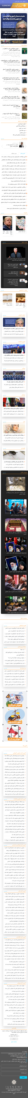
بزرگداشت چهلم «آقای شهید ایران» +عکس (15, 861)
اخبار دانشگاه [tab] (14, 153)
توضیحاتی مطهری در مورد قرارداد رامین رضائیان (14, 1010)
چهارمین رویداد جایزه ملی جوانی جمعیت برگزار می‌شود (14, 896)
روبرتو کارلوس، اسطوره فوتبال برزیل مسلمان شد (13, 384)
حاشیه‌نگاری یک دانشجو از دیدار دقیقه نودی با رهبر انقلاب (14, 674)
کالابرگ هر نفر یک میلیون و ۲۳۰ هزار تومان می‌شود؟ (14, 951)
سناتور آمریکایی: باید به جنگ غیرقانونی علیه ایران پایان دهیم (13, 199)
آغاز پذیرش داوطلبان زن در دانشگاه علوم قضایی (15, 899)
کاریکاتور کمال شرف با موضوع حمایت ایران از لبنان (14, 642)
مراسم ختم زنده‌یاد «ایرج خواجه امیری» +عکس (14, 870)
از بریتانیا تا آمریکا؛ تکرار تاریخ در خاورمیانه (11, 114)
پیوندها (9, 1092)
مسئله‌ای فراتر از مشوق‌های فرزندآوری (17, 921)
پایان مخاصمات (13, 1034)
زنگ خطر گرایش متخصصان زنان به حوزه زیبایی (14, 924)
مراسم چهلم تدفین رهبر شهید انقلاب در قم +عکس (14, 856)
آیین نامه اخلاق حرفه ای (21, 1092)
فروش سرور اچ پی (22, 124)
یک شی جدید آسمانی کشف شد (18, 834)
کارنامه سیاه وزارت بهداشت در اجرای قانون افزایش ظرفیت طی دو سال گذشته (14, 652)
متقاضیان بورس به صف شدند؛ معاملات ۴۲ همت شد (14, 948)
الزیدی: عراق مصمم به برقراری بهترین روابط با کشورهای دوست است (13, 190)
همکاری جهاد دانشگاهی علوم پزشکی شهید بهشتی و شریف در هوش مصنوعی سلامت (14, 786)
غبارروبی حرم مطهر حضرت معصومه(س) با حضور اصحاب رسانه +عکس (14, 848)
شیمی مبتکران (23, 133)
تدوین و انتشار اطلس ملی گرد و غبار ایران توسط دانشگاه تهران (14, 794)
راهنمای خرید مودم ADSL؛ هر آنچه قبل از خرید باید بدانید (14, 815)
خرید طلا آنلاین (22, 130)
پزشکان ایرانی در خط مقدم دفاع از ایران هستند (16, 208)
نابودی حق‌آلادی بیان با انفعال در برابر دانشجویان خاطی (11, 49)
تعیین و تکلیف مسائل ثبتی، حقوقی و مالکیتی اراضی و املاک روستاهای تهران (14, 875)
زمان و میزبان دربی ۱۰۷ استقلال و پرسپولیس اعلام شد (14, 1002)
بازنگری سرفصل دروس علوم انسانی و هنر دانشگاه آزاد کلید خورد (14, 772)
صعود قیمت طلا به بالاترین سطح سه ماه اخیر (15, 972)
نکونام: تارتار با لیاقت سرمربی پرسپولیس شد (17, 184)
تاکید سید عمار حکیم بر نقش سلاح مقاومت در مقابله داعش (14, 172)
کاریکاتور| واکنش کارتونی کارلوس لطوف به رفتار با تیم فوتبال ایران (14, 636)
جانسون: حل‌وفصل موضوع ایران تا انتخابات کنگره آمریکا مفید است (13, 196)
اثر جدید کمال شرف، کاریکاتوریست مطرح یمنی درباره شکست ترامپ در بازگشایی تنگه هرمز (14, 634)
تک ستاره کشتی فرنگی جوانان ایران (16, 387)
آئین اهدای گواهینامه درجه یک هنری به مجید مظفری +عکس (14, 867)
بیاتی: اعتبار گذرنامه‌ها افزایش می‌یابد (18, 181)
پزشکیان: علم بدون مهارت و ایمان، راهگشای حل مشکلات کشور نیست (13, 355)
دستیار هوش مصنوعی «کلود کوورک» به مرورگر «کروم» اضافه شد (14, 840)
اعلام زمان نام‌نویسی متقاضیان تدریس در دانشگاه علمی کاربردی (14, 778)
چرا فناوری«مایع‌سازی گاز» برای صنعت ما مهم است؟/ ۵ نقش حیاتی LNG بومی (14, 821)
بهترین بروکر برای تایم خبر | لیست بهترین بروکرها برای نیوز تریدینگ (14, 978)
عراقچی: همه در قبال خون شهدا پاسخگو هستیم (16, 163)
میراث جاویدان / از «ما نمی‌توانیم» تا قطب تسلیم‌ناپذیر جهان (13, 414)
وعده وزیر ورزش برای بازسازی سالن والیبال (15, 1024)
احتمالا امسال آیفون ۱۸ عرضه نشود (17, 837)
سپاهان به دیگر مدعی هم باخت (19, 205)
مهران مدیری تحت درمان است (18, 880)
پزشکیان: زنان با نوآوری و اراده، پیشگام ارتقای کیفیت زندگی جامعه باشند (13, 440)
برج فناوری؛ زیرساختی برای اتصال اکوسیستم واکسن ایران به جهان (13, 361)
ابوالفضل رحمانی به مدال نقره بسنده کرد (16, 999)
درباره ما (3, 1092)
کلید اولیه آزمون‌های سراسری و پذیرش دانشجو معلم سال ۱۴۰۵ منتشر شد (14, 767)
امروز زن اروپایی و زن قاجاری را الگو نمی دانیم (15, 929)
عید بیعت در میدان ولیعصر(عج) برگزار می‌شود (15, 850)
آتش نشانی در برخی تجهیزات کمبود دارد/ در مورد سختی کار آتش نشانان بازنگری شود (14, 878)
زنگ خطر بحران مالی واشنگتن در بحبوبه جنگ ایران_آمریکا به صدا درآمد (10, 97)
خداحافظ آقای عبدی (20, 655)
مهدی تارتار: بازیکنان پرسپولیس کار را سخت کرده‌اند (14, 1019)
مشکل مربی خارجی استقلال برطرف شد (16, 1008)
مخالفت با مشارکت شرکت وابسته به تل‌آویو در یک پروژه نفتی (14, 959)
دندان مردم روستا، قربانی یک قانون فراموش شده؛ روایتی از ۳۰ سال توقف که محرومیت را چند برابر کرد (14, 660)
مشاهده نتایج (14, 1042)
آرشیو (14, 1093)
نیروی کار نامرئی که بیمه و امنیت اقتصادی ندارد (11, 105)
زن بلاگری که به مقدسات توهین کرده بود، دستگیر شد (14, 932)
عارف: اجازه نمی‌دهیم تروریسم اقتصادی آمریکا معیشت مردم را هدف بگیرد (14, 942)
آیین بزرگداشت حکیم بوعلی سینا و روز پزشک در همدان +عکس (13, 157)
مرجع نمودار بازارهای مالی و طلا (19, 135)
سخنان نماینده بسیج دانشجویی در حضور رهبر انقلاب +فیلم (14, 679)
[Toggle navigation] (3, 2)
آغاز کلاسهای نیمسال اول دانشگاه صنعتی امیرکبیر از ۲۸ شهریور (14, 761)
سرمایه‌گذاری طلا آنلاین (21, 126)
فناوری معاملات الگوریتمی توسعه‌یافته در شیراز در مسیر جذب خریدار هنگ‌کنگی (14, 832)
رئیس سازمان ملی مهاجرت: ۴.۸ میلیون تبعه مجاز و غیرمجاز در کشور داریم (14, 872)
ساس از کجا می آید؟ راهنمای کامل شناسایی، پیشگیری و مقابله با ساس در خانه (14, 975)
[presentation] (26, 146)
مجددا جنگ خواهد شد (13, 1036)
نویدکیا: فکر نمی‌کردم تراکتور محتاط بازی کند (15, 1016)
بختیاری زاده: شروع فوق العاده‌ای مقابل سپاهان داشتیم (14, 994)
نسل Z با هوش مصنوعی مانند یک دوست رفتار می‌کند (14, 818)
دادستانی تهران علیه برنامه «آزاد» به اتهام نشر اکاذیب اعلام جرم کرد (14, 883)
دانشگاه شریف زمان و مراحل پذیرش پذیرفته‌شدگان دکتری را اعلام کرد (14, 769)
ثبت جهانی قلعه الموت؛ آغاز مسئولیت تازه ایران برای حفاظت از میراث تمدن (14, 886)
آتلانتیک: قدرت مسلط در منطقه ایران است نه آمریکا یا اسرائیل (13, 202)
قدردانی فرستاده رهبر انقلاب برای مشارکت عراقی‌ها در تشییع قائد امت (13, 169)
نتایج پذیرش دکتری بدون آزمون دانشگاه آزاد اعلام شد (14, 791)
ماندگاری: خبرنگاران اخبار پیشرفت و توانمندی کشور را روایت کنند (13, 408)
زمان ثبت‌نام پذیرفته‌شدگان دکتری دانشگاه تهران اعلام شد (14, 788)
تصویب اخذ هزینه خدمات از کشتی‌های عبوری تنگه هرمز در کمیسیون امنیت (13, 178)
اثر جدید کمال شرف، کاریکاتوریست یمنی (16, 631)
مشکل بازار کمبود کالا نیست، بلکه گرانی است (14, 464)
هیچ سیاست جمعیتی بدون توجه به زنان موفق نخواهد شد (14, 916)
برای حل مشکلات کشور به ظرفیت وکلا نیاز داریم (15, 907)
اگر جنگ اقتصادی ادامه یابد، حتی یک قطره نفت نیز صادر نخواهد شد (14, 940)
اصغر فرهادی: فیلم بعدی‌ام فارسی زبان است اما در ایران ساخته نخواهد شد (14, 864)
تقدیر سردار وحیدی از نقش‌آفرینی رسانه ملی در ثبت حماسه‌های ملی (11, 78)
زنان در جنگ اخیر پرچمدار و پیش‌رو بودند (16, 905)
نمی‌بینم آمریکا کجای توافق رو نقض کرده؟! (16, 639)
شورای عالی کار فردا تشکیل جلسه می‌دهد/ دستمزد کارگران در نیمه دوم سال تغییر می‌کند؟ (14, 970)
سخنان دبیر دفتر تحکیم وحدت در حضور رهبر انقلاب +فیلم (14, 682)
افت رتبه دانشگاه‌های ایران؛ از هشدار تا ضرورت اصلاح (14, 663)
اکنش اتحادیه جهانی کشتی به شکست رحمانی (15, 997)
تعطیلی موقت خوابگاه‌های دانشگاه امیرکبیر (16, 780)
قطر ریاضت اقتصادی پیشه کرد (18, 967)
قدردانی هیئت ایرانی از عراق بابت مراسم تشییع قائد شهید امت (13, 175)
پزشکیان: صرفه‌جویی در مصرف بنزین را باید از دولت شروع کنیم (13, 187)
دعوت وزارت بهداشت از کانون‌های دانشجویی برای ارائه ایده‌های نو (14, 783)
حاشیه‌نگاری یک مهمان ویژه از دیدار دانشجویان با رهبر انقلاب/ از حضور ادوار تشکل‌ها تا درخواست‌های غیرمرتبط (14, 676)
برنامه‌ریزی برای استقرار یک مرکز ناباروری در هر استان (14, 918)
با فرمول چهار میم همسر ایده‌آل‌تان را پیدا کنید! (15, 910)
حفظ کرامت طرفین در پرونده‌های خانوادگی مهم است (14, 894)
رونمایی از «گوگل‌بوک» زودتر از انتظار (17, 813)
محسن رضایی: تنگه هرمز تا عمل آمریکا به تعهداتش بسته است (11, 70)
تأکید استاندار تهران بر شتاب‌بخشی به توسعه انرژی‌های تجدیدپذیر (14, 810)
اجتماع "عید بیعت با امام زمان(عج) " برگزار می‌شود (14, 859)
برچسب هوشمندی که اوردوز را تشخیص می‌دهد (14, 826)
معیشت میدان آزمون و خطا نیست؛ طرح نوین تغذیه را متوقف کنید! (13, 328)
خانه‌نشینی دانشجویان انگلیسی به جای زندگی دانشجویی (14, 775)
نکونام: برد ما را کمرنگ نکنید (18, 1013)
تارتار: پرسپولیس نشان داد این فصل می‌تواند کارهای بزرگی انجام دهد (14, 1005)
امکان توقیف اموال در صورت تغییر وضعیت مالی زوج (14, 902)
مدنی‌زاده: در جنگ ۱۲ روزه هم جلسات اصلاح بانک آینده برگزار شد (14, 945)
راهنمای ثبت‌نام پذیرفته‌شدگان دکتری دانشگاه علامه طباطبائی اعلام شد (13, 160)
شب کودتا (22, 649)
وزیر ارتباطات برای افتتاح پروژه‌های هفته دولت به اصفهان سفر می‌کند (14, 802)
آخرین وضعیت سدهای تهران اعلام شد (16, 962)
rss (7, 1092)
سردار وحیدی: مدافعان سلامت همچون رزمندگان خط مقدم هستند (13, 166)
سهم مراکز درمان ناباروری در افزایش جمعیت (15, 913)
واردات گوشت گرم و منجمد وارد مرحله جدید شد (14, 964)
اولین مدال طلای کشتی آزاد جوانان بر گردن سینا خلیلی (15, 193)
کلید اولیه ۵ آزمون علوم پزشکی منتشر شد (16, 764)
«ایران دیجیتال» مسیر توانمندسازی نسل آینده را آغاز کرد (13, 358)
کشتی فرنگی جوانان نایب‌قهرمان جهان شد (15, 382)
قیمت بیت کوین (22, 128)
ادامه (2, 46)
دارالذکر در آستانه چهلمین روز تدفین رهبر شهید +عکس (14, 853)
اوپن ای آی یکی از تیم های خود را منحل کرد (15, 824)
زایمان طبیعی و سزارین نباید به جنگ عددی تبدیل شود (14, 926)
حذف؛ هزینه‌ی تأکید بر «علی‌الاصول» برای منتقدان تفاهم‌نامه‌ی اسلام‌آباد (10, 61)
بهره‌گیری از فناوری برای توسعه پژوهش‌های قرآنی (14, 829)
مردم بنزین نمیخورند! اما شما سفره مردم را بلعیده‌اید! (13, 334)
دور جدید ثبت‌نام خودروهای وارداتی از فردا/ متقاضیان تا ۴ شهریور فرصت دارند (14, 953)
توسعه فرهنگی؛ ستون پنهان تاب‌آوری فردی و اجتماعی (13, 411)
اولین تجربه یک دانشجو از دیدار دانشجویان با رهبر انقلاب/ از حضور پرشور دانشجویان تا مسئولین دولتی (14, 671)
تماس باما (14, 1092)
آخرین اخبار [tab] (23, 153)
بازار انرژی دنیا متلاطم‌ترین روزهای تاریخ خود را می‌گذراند (13, 467)
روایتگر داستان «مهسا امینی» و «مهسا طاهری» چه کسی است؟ (12, 89)
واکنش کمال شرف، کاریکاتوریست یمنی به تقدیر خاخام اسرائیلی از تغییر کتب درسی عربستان (14, 628)
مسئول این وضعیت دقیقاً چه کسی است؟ (16, 658)
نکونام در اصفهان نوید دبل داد (18, 1021)
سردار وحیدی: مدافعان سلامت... (18, 1)
